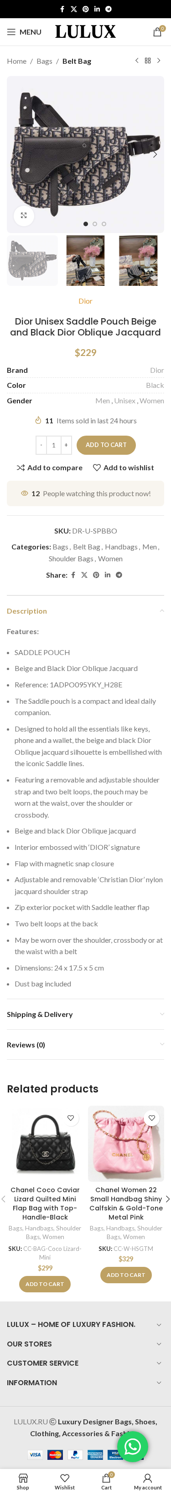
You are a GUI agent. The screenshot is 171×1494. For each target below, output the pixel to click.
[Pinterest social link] (86, 9)
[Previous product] (136, 61)
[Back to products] (147, 61)
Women (152, 400)
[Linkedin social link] (97, 9)
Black (155, 385)
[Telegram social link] (108, 9)
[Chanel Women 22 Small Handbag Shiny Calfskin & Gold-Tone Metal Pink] (126, 1144)
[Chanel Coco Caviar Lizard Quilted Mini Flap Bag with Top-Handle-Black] (45, 1144)
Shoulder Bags (71, 558)
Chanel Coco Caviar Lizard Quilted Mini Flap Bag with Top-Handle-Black (45, 1203)
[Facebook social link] (62, 9)
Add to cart (106, 444)
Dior (85, 300)
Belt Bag (76, 60)
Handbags (121, 546)
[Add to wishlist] (71, 1118)
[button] (16, 154)
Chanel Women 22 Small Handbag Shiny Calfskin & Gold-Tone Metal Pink (126, 1203)
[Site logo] (86, 30)
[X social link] (74, 9)
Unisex (124, 400)
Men (102, 400)
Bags (44, 60)
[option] (85, 224)
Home (16, 60)
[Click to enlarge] (24, 216)
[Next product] (158, 61)
